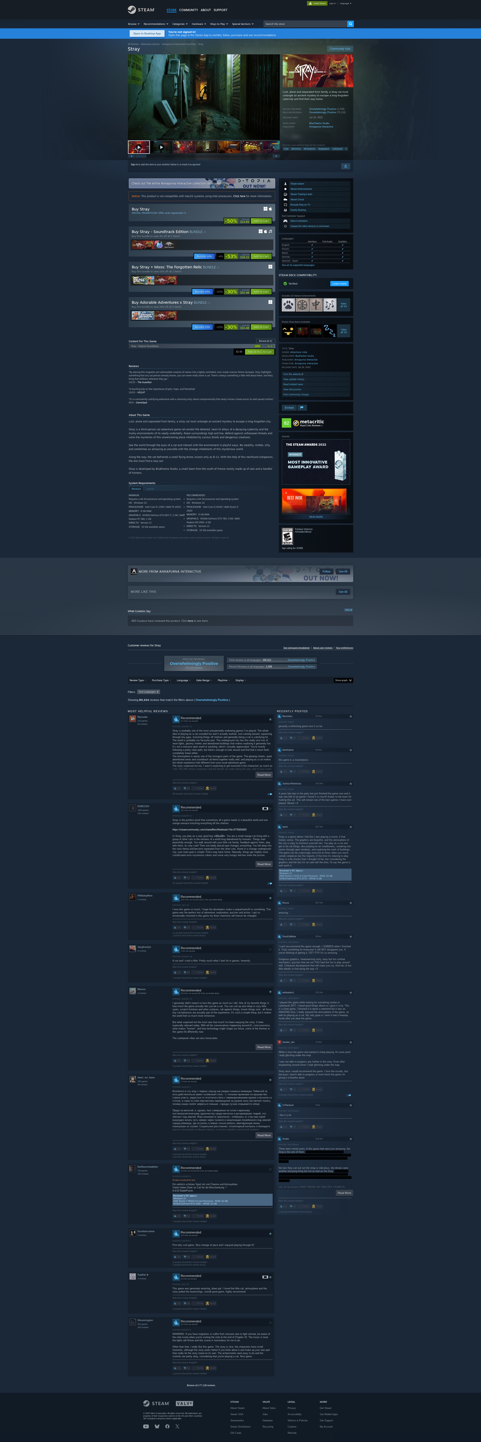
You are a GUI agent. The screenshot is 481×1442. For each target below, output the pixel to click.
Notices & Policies (298, 1420)
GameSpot (141, 402)
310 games (143, 721)
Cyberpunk (337, 149)
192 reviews (143, 1174)
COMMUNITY (188, 10)
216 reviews (143, 813)
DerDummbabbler (148, 1166)
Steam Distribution (240, 1426)
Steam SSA (236, 1414)
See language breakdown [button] (296, 648)
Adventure (296, 149)
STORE (172, 10)
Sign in (134, 164)
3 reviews (142, 993)
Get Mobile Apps (329, 1414)
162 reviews (143, 1327)
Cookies (292, 1426)
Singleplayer (323, 149)
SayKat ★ (143, 1274)
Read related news (293, 384)
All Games (133, 44)
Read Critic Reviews (310, 425)
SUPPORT (221, 10)
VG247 (141, 392)
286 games (143, 1081)
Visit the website (292, 374)
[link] (237, 221)
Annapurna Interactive (321, 126)
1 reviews (142, 899)
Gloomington (145, 1320)
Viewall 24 (344, 305)
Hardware (267, 1420)
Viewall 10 (344, 331)
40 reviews (142, 1084)
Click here (239, 196)
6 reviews (142, 951)
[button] (134, 24)
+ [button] (346, 149)
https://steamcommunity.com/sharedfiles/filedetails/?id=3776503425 (209, 829)
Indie (304, 352)
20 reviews (142, 724)
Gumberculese (146, 1231)
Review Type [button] (137, 680)
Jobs (265, 1414)
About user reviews (323, 648)
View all (348, 610)
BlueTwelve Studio (319, 123)
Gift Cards (235, 1432)
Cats (286, 149)
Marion (142, 989)
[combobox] (305, 24)
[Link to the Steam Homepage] (141, 12)
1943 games (143, 810)
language (344, 3)
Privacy (292, 1408)
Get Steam (326, 1408)
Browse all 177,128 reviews (201, 1385)
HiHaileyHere (145, 895)
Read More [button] (264, 774)
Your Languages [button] (147, 692)
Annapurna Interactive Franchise (179, 44)
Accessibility (295, 1414)
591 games (143, 1324)
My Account (326, 1426)
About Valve (269, 1408)
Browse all (265, 341)
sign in (332, 3)
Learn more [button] (339, 283)
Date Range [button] (202, 680)
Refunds (292, 1432)
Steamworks (237, 1420)
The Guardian (145, 382)
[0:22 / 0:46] (204, 97)
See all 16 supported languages (298, 265)
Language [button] (182, 680)
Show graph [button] (341, 680)
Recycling (267, 1426)
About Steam (237, 1408)
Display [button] (240, 680)
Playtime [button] (222, 680)
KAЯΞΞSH (143, 806)
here (190, 620)
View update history (293, 379)
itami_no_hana (146, 1077)
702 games (143, 1171)
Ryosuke (142, 717)
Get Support (326, 1420)
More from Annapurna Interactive (170, 571)
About (206, 10)
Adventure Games (150, 44)
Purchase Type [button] (160, 680)
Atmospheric (309, 149)
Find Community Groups (296, 394)
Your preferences (344, 648)
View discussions (292, 389)
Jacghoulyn (144, 947)
